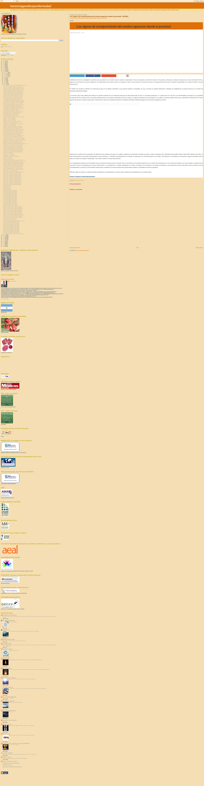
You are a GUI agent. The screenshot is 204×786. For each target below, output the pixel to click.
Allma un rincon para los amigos (10, 761)
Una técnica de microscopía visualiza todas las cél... (13, 93)
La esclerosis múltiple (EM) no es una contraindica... (13, 147)
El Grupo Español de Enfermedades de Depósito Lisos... (14, 105)
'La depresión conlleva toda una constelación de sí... (13, 151)
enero (4, 234)
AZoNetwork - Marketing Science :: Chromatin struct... (13, 123)
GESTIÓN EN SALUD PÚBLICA (10, 615)
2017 (3, 236)
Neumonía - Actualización (8, 158)
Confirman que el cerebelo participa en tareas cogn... (13, 94)
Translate (12, 55)
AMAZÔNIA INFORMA (8, 753)
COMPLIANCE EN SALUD (14, 650)
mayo (4, 80)
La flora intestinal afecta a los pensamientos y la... (12, 128)
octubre (5, 74)
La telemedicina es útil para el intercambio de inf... (12, 98)
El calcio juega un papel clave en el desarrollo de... (13, 106)
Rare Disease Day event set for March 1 (11, 109)
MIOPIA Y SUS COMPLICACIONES (16, 702)
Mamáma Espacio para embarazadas (11, 763)
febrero (4, 84)
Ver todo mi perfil (4, 298)
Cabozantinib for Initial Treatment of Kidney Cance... (13, 112)
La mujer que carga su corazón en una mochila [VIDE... (14, 137)
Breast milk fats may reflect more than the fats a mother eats (14, 640)
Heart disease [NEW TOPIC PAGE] (10, 190)
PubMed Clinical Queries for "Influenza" (10, 205)
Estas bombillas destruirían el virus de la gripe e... (12, 134)
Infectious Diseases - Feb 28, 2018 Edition (11, 113)
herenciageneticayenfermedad (30, 6)
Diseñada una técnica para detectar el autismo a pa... (13, 142)
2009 (3, 246)
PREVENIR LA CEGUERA (8, 701)
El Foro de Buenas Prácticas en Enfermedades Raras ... (14, 101)
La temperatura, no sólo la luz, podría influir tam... (12, 167)
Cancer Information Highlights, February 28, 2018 (12, 110)
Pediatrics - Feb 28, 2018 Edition (9, 119)
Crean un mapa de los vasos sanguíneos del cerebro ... (14, 129)
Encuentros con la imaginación (10, 720)
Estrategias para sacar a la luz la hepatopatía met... (13, 146)
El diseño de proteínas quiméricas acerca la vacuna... (13, 149)
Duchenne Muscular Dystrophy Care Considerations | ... (14, 233)
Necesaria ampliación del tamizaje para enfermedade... (13, 163)
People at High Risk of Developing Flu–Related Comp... (13, 214)
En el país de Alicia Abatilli (9, 620)
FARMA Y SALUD (7, 757)
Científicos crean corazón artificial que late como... (13, 136)
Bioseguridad (6, 630)
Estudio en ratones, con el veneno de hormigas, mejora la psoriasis (22, 735)
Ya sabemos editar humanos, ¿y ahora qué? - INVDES (13, 139)
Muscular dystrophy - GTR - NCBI (9, 218)
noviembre (5, 73)
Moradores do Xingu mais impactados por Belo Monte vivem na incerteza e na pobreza (19, 754)
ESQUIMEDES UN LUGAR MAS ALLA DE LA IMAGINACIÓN (16, 743)
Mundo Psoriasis (6, 733)
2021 (3, 67)
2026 (3, 61)
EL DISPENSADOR (7, 643)
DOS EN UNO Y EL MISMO (8, 698)
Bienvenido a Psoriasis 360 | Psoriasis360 (12, 766)
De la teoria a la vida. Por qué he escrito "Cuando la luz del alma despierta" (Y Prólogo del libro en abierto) (29, 669)
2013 (3, 241)
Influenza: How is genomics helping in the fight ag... (13, 206)
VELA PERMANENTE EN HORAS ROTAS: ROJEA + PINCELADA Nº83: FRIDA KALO (25, 659)
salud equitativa (12, 281)
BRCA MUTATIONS (7, 185)
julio (4, 78)
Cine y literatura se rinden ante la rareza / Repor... (12, 95)
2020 (3, 68)
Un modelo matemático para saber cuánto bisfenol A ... (13, 92)
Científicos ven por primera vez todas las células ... (13, 132)
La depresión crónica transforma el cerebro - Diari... (13, 144)
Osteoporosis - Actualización (8, 154)
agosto (4, 77)
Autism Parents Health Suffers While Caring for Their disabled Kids (21, 725)
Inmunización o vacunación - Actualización (11, 156)
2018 (3, 71)
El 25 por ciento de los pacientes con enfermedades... (13, 102)
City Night (11, 711)
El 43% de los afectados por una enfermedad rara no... (13, 169)
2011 (3, 243)
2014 (3, 239)
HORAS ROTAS (6, 658)
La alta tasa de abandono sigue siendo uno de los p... (13, 161)
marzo (4, 82)
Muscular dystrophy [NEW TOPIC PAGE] (11, 221)
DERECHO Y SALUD (7, 649)
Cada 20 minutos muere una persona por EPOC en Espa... (14, 160)
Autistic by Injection (7, 724)
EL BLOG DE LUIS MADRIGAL (9, 696)
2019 (3, 69)
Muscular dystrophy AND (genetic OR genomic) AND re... (14, 220)
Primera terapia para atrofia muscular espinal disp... (13, 148)
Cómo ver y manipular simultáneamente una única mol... (14, 87)
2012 (3, 242)
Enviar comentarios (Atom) (82, 250)
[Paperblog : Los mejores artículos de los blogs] (5, 377)
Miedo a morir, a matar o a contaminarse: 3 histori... (13, 141)
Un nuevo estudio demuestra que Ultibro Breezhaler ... (13, 162)
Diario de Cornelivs (7, 668)
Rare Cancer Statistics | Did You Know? (10, 115)
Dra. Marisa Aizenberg (8, 687)
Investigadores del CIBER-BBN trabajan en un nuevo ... (14, 107)
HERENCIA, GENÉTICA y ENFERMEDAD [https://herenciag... (15, 85)
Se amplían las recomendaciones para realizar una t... (13, 108)
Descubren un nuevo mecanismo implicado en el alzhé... (14, 88)
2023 (3, 64)
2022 (3, 66)
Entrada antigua (199, 247)
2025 (3, 62)
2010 (3, 244)
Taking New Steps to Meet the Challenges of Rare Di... (13, 171)
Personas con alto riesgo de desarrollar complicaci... (13, 216)
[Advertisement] (82, 236)
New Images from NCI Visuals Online (10, 114)
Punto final (5, 721)
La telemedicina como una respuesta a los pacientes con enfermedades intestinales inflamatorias (27, 688)
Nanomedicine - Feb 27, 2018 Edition (10, 122)
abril (4, 81)
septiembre (5, 75)
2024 (3, 63)
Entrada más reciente (75, 247)
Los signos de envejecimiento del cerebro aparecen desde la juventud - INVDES (88, 18)
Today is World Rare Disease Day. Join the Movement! (13, 116)
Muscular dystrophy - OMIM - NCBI (10, 219)
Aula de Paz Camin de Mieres (9, 677)
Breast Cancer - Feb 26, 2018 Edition (10, 170)
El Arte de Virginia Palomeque (9, 710)
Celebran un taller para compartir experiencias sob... (13, 164)
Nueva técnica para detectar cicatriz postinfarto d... (13, 150)
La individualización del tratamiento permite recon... (13, 99)
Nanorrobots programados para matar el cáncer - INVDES (14, 140)
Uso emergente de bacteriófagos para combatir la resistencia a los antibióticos (24, 631)
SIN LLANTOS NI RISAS (13, 744)
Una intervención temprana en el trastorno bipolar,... (13, 91)
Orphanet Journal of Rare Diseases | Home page (12, 126)
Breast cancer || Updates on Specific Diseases (12, 172)
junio (4, 79)
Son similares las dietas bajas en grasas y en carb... (13, 104)
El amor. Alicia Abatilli (13, 621)
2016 (3, 237)
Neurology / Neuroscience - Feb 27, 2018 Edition (12, 121)
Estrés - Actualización (7, 157)
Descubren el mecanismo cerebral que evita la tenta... (13, 130)
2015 (3, 238)
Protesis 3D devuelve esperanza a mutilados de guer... (13, 135)
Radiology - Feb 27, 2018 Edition (9, 120)
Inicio (137, 247)
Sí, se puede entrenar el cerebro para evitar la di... (13, 86)
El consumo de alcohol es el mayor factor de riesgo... (13, 165)
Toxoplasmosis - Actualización (9, 155)
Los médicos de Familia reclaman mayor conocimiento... (14, 100)
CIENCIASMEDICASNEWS (9, 639)
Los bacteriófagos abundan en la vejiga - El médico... (13, 168)
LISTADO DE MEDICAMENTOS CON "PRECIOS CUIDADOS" (15, 758)
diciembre (5, 72)
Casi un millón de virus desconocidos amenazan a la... (13, 133)
